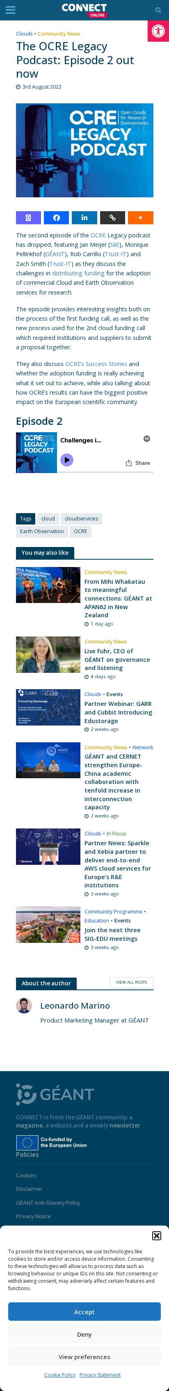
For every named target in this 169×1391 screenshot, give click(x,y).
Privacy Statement (100, 1374)
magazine (29, 1125)
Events (115, 694)
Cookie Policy (59, 1374)
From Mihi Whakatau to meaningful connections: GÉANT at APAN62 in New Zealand (118, 598)
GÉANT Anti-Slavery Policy (48, 1202)
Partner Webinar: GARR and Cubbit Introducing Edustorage (118, 712)
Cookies (26, 1175)
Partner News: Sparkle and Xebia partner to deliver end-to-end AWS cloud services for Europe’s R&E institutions (117, 864)
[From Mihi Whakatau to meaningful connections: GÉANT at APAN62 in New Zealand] (48, 584)
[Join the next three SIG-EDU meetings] (48, 924)
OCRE (98, 235)
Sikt (114, 244)
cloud (48, 518)
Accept (84, 1312)
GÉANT (55, 254)
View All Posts (131, 982)
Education (96, 920)
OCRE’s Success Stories (96, 364)
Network (142, 747)
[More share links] (140, 217)
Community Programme (113, 911)
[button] (158, 31)
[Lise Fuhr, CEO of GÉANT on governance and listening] (48, 654)
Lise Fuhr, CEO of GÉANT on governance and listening (117, 659)
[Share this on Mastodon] (28, 217)
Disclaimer (29, 1188)
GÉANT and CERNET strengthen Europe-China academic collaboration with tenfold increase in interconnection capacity (113, 781)
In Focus (116, 833)
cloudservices (81, 518)
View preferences (84, 1357)
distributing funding (78, 273)
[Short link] (112, 217)
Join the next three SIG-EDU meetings (112, 934)
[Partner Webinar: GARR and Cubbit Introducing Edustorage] (48, 707)
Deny (84, 1334)
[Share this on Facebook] (56, 217)
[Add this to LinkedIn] (84, 217)
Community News (59, 33)
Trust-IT (116, 254)
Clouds (24, 33)
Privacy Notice (33, 1216)
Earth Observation (42, 531)
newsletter (125, 1125)
